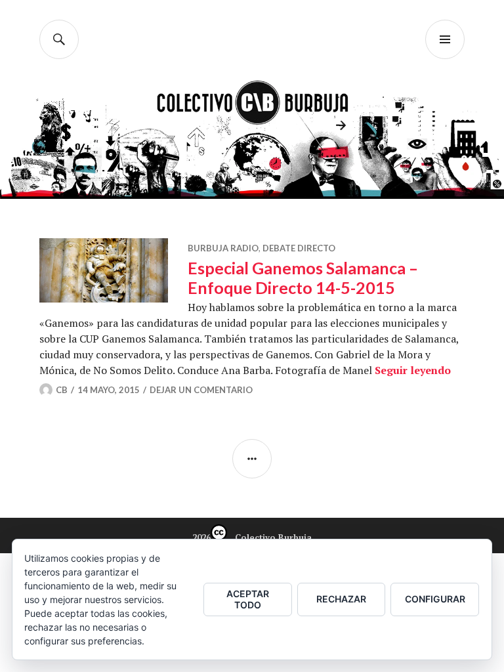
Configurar (435, 598)
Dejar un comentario (201, 390)
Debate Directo (298, 248)
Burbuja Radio (223, 248)
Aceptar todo (247, 599)
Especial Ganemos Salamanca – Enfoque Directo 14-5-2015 (303, 277)
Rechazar (341, 598)
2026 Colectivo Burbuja (252, 537)
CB (62, 390)
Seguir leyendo (413, 370)
